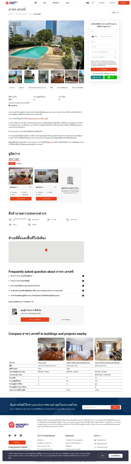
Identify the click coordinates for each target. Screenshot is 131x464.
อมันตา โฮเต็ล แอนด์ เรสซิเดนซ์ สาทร (78, 363)
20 (96, 384)
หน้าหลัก (11, 14)
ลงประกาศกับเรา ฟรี (43, 446)
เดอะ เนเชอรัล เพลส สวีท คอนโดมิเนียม (107, 363)
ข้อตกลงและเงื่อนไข (90, 461)
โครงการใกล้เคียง (77, 88)
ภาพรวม (12, 88)
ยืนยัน (115, 407)
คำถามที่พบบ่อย (62, 88)
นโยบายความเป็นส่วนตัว (100, 62)
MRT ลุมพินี (44, 119)
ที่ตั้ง (51, 88)
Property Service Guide (73, 449)
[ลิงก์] (9, 458)
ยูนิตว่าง (21, 88)
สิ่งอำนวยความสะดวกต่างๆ (37, 88)
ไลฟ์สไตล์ (68, 446)
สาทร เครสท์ (37, 14)
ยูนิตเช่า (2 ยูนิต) (14, 159)
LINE (112, 77)
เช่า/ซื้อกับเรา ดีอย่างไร (44, 443)
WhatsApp (98, 77)
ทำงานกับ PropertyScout (44, 449)
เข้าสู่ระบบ (112, 3)
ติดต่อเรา (124, 3)
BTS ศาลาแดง (32, 119)
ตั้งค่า (103, 456)
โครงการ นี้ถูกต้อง (35, 319)
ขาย (67, 3)
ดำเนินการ (104, 69)
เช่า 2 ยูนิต (17, 24)
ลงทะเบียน (102, 3)
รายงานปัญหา (65, 320)
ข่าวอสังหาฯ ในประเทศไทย (74, 440)
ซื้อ (36, 3)
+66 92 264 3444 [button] (102, 447)
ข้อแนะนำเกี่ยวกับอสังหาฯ (74, 443)
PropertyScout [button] (101, 440)
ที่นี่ (32, 301)
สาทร (29, 14)
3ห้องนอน (18, 163)
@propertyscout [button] (102, 444)
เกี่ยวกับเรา (40, 440)
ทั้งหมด (12, 163)
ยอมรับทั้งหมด (115, 456)
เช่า (44, 3)
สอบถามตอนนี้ (21, 198)
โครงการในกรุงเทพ (21, 14)
